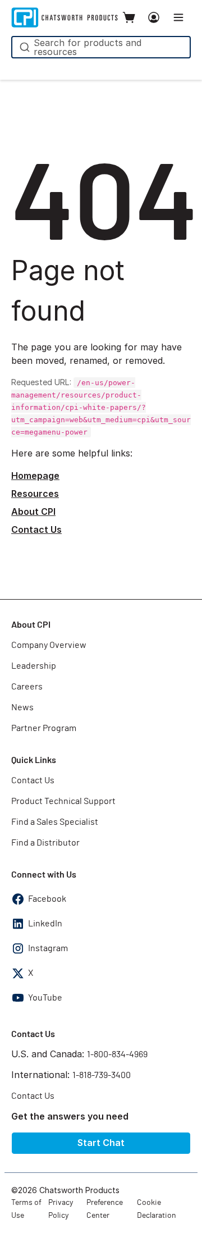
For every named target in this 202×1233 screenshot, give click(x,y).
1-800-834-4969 (117, 1054)
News (22, 707)
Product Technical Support (63, 801)
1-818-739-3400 (101, 1075)
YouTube (45, 997)
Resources (35, 493)
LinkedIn (45, 923)
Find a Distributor (45, 842)
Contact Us (36, 529)
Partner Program (43, 728)
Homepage (35, 475)
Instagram (48, 948)
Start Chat (101, 1142)
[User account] (153, 17)
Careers (27, 686)
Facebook (47, 898)
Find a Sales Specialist (54, 822)
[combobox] (101, 47)
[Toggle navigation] (178, 17)
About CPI (33, 511)
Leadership (33, 665)
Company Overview (48, 645)
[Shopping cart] (129, 17)
